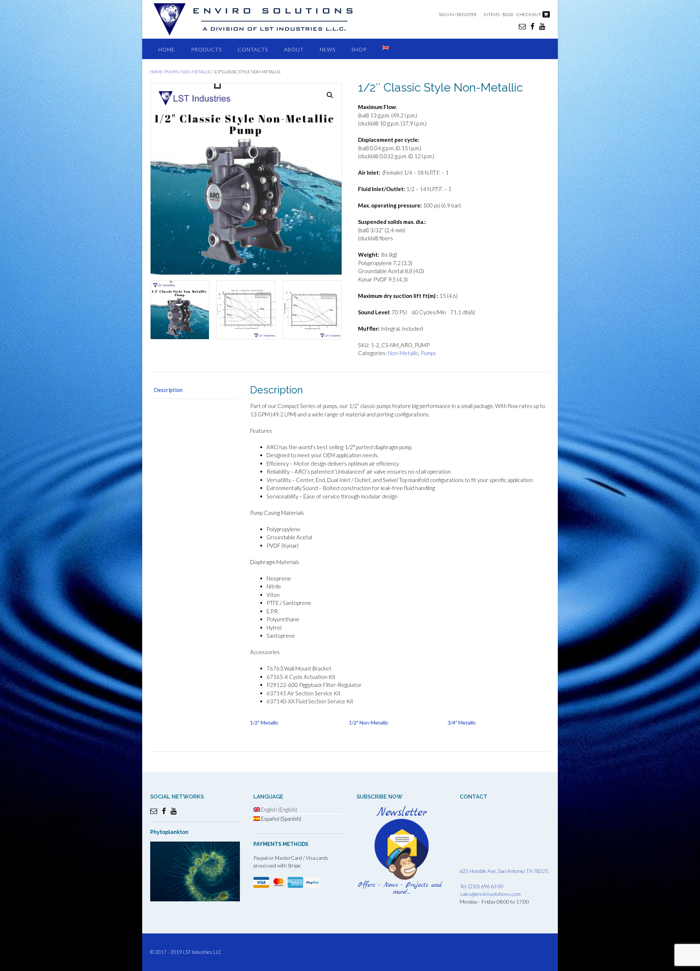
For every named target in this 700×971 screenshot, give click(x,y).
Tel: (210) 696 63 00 (481, 886)
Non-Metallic (196, 71)
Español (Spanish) (280, 818)
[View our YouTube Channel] (542, 26)
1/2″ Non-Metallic (369, 722)
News (327, 49)
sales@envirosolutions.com (490, 894)
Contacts (253, 49)
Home (166, 49)
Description (168, 390)
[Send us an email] (522, 26)
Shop (358, 49)
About (294, 49)
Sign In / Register (458, 14)
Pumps (171, 71)
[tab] (194, 390)
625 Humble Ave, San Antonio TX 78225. (504, 871)
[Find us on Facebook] (532, 26)
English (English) (278, 809)
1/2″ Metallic (264, 722)
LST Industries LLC (202, 952)
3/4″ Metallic (462, 722)
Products (206, 49)
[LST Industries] (259, 19)
